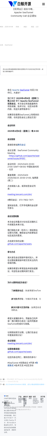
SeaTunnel (24, 90)
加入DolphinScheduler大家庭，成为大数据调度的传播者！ (25, 384)
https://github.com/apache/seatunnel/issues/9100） (23, 157)
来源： (26, 27)
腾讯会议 (22, 144)
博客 (30, 398)
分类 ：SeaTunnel (6, 45)
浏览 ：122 (34, 27)
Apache (20, 90)
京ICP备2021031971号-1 (23, 410)
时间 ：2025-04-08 (6, 27)
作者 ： (18, 27)
